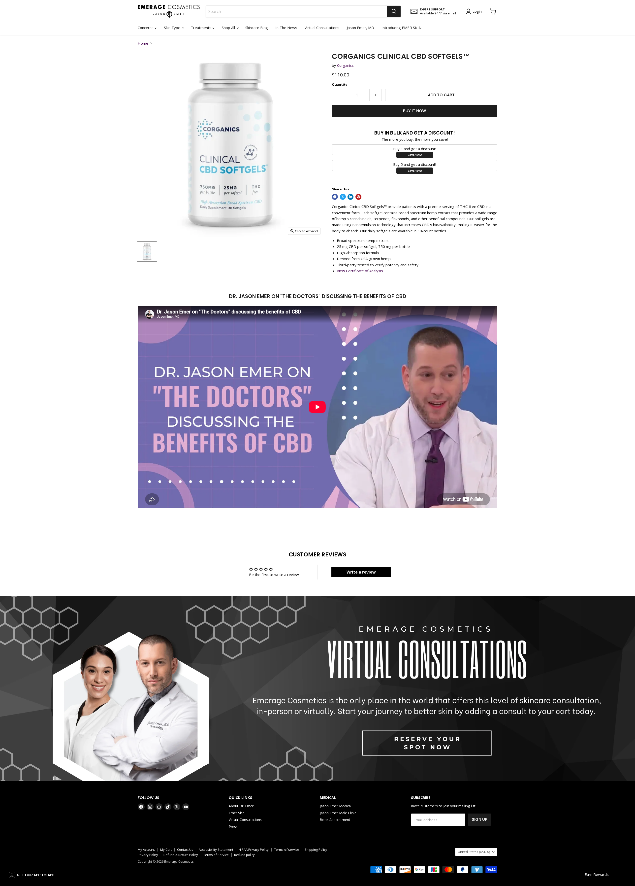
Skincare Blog (256, 27)
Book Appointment (335, 819)
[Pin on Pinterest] (358, 197)
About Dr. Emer (241, 806)
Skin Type (172, 27)
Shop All (229, 27)
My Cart (166, 849)
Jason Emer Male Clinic (338, 813)
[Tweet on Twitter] (343, 197)
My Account (146, 849)
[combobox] (296, 11)
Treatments (201, 27)
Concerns (146, 27)
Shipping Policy (316, 849)
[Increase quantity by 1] (376, 95)
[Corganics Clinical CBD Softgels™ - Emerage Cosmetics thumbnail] (147, 251)
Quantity (339, 84)
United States (474, 852)
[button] (32, 875)
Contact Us (185, 849)
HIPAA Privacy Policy (254, 849)
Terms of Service (216, 854)
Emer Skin (237, 813)
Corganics (345, 65)
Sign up (479, 819)
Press (233, 826)
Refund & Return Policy (180, 854)
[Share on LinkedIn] (350, 197)
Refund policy (244, 854)
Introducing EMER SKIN (401, 27)
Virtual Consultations (322, 27)
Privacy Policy (148, 854)
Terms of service (286, 849)
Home (143, 43)
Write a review (361, 572)
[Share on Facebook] (335, 197)
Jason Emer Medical (335, 806)
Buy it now (414, 111)
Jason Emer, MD (360, 27)
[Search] (394, 11)
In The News (286, 27)
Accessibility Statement (216, 849)
